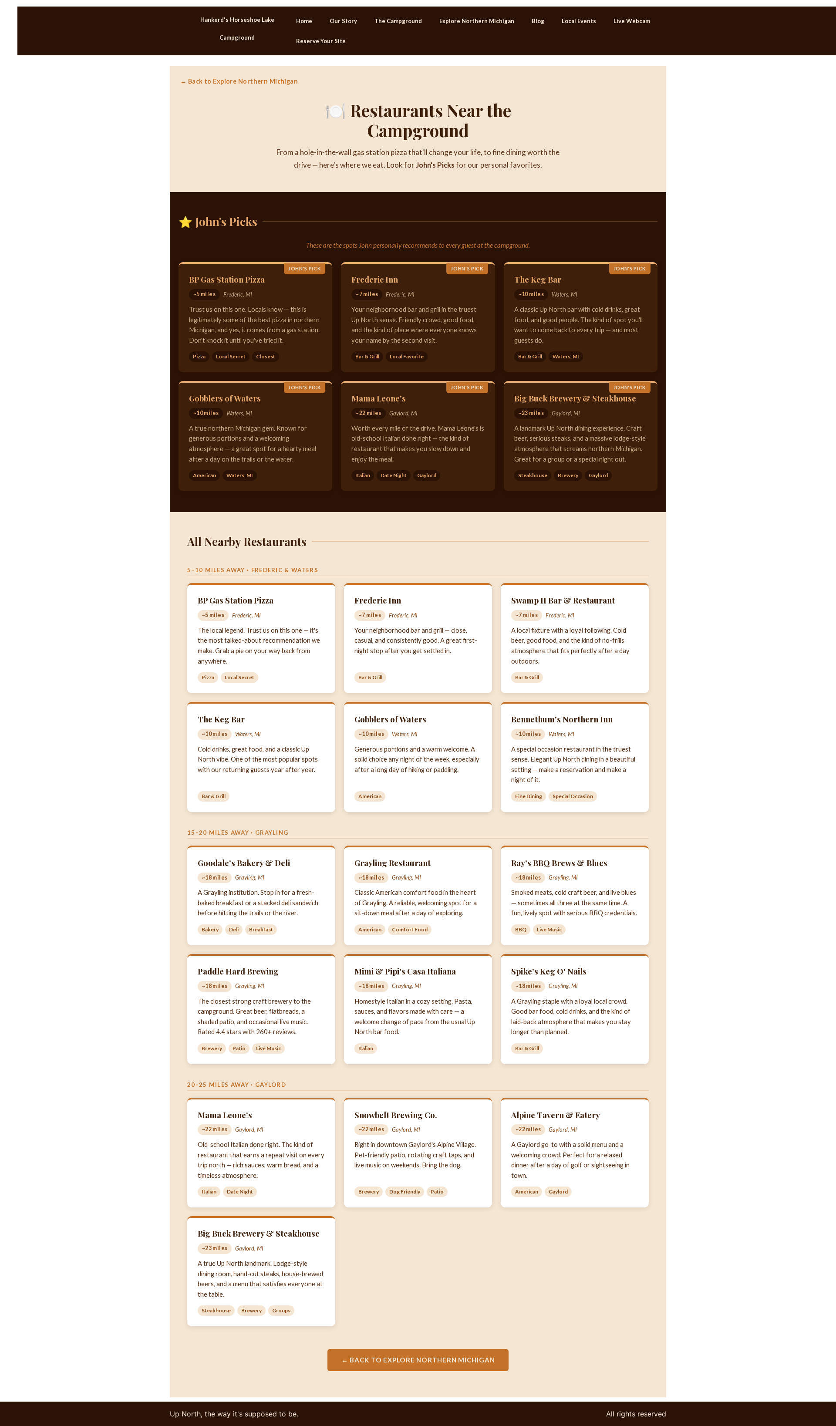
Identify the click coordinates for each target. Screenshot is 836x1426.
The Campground (398, 20)
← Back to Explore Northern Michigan (239, 81)
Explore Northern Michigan (476, 20)
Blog (538, 20)
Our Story (343, 20)
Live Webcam (632, 20)
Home (304, 20)
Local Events (579, 20)
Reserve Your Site (321, 40)
